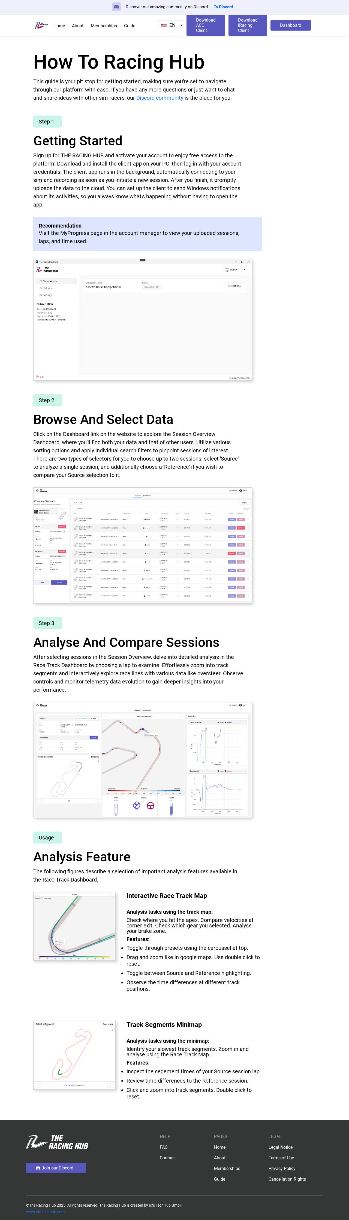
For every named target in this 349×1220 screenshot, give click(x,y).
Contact (167, 1157)
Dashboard (290, 25)
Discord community (159, 98)
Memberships (104, 25)
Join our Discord (57, 1168)
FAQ (164, 1147)
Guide (129, 25)
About (77, 25)
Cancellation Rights (287, 1179)
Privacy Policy (282, 1168)
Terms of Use (281, 1157)
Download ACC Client (206, 25)
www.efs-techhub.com (45, 1212)
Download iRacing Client (248, 25)
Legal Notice (281, 1147)
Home (59, 25)
